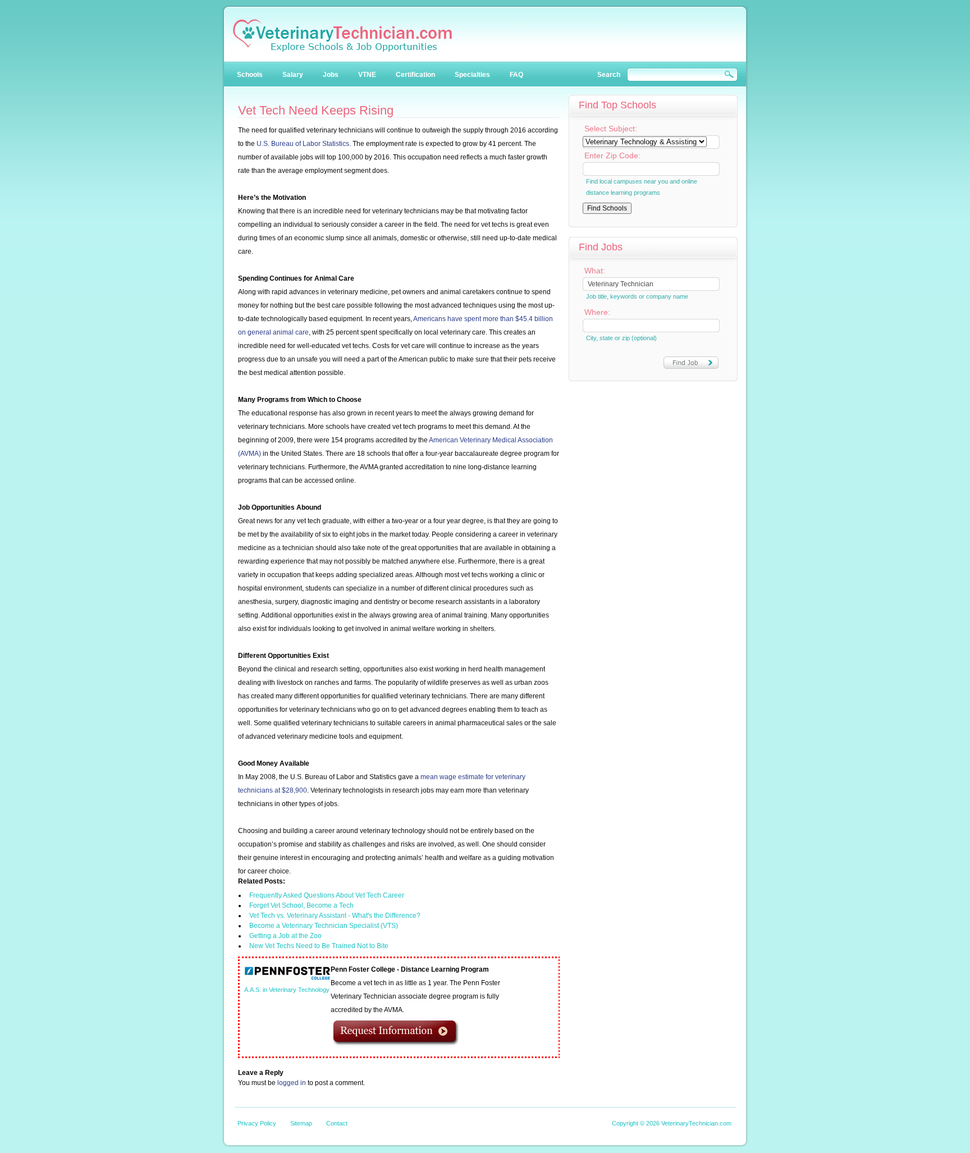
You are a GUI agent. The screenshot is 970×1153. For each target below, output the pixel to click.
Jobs (330, 75)
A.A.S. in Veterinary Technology (287, 989)
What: (594, 270)
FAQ (516, 75)
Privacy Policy (256, 1123)
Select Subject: (610, 128)
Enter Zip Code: (612, 155)
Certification (415, 75)
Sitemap (301, 1123)
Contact (336, 1123)
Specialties (472, 75)
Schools (250, 75)
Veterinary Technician (342, 35)
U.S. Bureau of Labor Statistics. (304, 144)
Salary (292, 75)
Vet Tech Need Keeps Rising (316, 110)
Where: (597, 312)
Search (608, 75)
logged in (291, 1083)
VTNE (367, 75)
